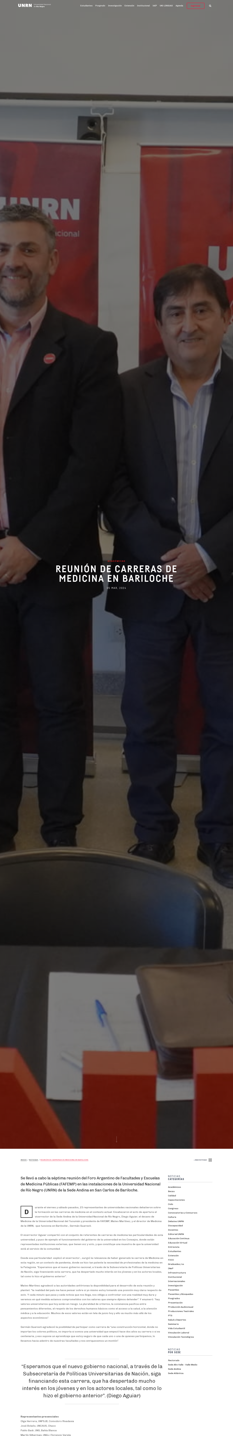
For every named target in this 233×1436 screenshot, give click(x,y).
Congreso (173, 1208)
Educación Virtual (177, 1242)
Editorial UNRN (176, 1234)
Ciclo (170, 1204)
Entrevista (173, 1247)
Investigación (115, 5)
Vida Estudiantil (176, 1328)
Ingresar (196, 6)
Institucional (143, 5)
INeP (170, 1268)
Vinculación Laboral (178, 1332)
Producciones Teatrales (181, 1311)
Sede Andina (174, 1369)
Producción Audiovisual (180, 1307)
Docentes (173, 1230)
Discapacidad (175, 1225)
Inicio (24, 1160)
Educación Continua (178, 1238)
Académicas (174, 1187)
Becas (171, 1191)
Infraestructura (177, 1272)
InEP (155, 5)
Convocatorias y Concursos (182, 1212)
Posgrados (174, 1298)
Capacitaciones (176, 1200)
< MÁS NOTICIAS (200, 1160)
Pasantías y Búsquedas (180, 1294)
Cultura (172, 1217)
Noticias (33, 1160)
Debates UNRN (176, 1221)
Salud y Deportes (177, 1319)
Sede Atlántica (176, 1373)
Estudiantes (86, 5)
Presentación (175, 1302)
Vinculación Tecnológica (181, 1337)
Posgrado (100, 5)
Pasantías (173, 1289)
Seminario (173, 1324)
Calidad (172, 1195)
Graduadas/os (176, 1264)
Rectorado (173, 1360)
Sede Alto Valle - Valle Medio (182, 1364)
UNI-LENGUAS (166, 5)
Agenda (179, 5)
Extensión (129, 5)
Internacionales (176, 1281)
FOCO (171, 1260)
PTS (170, 1315)
